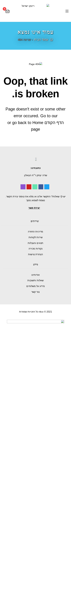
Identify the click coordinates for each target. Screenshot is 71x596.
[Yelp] (23, 186)
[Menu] (64, 11)
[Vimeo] (34, 186)
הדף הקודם (54, 122)
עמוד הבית (41, 39)
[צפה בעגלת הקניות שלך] (7, 10)
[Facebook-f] (40, 186)
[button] (34, 208)
